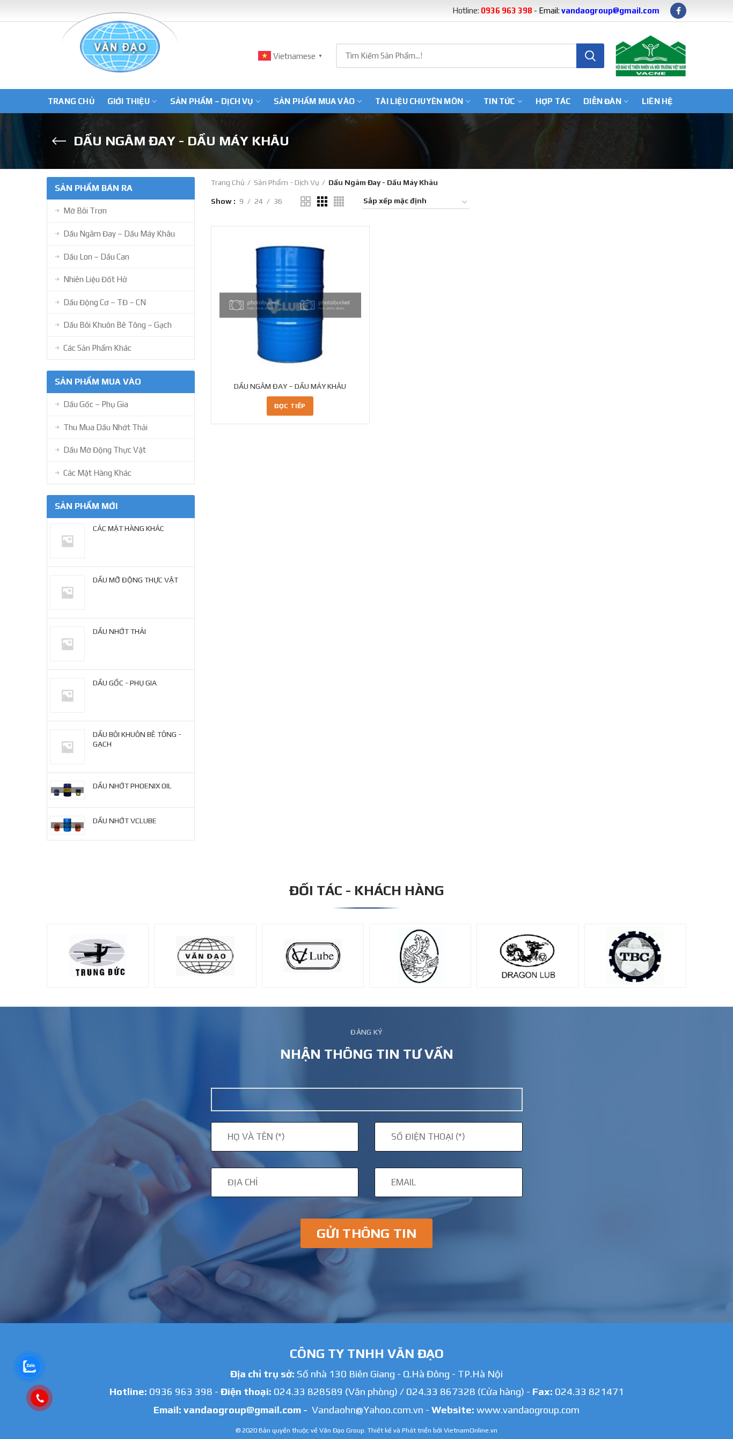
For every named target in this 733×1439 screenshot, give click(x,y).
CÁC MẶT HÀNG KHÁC (128, 528)
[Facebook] (678, 11)
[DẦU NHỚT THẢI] (66, 643)
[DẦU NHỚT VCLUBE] (66, 825)
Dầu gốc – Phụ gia (95, 404)
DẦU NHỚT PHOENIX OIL (132, 785)
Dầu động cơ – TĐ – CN (104, 302)
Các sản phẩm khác (97, 347)
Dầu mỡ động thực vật (104, 449)
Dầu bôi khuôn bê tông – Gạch (117, 324)
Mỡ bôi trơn (85, 210)
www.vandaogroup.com (528, 1409)
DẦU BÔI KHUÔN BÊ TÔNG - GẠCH (137, 739)
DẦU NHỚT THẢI (119, 631)
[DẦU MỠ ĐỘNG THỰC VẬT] (66, 592)
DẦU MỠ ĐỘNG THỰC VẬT (135, 579)
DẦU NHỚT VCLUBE (125, 820)
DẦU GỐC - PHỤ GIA (125, 682)
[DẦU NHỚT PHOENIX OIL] (66, 790)
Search (590, 55)
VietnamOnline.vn (470, 1430)
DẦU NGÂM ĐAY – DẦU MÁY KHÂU (290, 386)
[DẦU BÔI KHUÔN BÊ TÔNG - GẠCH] (66, 746)
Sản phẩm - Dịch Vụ (286, 182)
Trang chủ (228, 182)
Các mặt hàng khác (97, 472)
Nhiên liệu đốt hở (95, 279)
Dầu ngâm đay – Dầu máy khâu (119, 233)
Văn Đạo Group (341, 1430)
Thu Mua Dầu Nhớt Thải (105, 427)
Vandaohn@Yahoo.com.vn (367, 1409)
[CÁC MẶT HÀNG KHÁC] (66, 540)
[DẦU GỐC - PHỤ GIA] (66, 695)
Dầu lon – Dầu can (96, 256)
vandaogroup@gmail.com (242, 1409)
